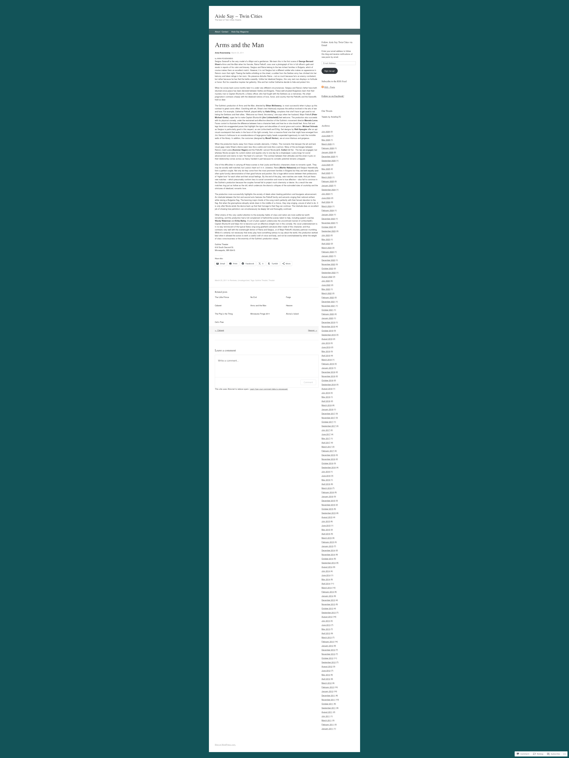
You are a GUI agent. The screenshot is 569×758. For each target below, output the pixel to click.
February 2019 (328, 363)
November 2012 (328, 654)
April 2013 (326, 633)
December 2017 (328, 413)
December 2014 (328, 550)
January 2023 (327, 256)
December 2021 (328, 301)
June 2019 (326, 347)
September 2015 (329, 513)
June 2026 (326, 135)
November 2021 (328, 305)
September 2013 (329, 612)
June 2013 (326, 625)
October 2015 (327, 508)
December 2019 (328, 322)
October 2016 (327, 463)
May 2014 (326, 579)
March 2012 (327, 683)
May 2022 (326, 289)
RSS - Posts (329, 87)
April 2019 (326, 355)
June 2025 (326, 164)
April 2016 (326, 484)
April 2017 (326, 442)
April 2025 (326, 173)
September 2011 (329, 707)
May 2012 (326, 674)
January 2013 (327, 645)
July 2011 (326, 716)
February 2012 (328, 687)
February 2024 (328, 210)
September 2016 (329, 467)
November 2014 (328, 554)
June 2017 (326, 434)
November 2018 (328, 376)
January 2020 (327, 318)
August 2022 (327, 276)
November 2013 (328, 604)
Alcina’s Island (292, 313)
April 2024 (326, 202)
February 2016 (328, 492)
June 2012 (326, 670)
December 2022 (328, 260)
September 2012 (329, 662)
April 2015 (326, 533)
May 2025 (326, 168)
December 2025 (328, 156)
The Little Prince (222, 297)
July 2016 (326, 471)
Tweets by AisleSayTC (331, 116)
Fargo (288, 297)
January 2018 (327, 409)
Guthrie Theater (261, 280)
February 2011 (328, 724)
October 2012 (327, 658)
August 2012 (327, 666)
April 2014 (326, 583)
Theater (271, 280)
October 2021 (327, 309)
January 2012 (327, 691)
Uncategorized (244, 280)
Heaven (289, 305)
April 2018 (326, 401)
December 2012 (328, 649)
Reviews (233, 280)
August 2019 (327, 338)
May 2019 (326, 351)
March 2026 (327, 144)
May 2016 (326, 479)
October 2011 (327, 703)
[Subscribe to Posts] (323, 87)
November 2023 (328, 222)
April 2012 (326, 678)
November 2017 (328, 417)
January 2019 (327, 367)
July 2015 (326, 521)
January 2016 (327, 496)
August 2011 (327, 712)
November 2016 (328, 459)
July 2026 (326, 131)
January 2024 (327, 214)
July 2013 (326, 620)
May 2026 (326, 139)
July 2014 (326, 571)
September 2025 (329, 160)
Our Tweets (327, 110)
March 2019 (327, 359)
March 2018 (327, 405)
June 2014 (326, 575)
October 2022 (327, 268)
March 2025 (327, 177)
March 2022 (327, 293)
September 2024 (329, 189)
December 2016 (328, 455)
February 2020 (328, 314)
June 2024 (326, 197)
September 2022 (329, 272)
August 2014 (327, 567)
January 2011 (327, 728)
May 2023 (326, 239)
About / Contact (221, 31)
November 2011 (328, 699)
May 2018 (326, 397)
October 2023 (327, 227)
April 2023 (326, 243)
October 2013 (327, 608)
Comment (308, 382)
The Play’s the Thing (224, 313)
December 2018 (328, 372)
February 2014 (328, 591)
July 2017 (326, 430)
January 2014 (327, 596)
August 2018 (327, 388)
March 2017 (327, 446)
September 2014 (329, 562)
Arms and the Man (258, 305)
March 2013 (327, 637)
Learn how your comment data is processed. (269, 389)
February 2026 (328, 148)
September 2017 (329, 426)
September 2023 (329, 231)
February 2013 (328, 641)
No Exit (253, 297)
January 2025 (327, 185)
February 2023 (328, 251)
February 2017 (328, 450)
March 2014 (327, 587)
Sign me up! (329, 70)
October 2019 (327, 330)
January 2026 (327, 152)
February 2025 (328, 181)
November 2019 (328, 326)
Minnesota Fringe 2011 (260, 313)
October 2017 (327, 421)
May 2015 (326, 529)
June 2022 (326, 285)
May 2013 (326, 629)
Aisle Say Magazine (239, 31)
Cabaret (218, 305)
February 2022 (328, 297)
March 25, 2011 (237, 52)
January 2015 (327, 546)
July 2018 (326, 392)
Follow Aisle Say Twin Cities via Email (337, 44)
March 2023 (327, 247)
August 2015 (327, 517)
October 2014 (327, 558)
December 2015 (328, 500)
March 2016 (327, 488)
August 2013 (327, 616)
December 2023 (328, 218)
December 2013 (328, 600)
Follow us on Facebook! (333, 96)
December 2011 (328, 695)
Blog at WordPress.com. (225, 744)
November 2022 (328, 264)
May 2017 (326, 438)
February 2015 (328, 542)
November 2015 (328, 504)
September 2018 (329, 384)
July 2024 (326, 193)
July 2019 (326, 343)
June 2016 (326, 475)
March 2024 (327, 206)
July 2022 (326, 280)
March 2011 (327, 720)
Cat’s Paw (219, 322)
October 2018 (327, 380)
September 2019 (329, 334)
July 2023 (326, 235)
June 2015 (326, 525)
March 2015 (327, 537)
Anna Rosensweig (222, 52)
